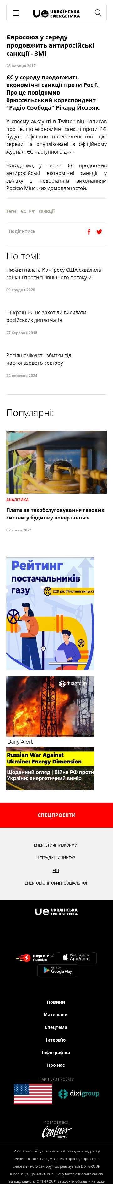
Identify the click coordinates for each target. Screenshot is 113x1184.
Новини (56, 1002)
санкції (47, 211)
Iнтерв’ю (56, 1040)
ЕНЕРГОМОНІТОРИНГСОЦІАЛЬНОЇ (56, 883)
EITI (56, 870)
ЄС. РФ (28, 211)
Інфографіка (56, 1052)
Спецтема (56, 1027)
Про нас (56, 1065)
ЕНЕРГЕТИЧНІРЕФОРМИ (56, 845)
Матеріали (56, 1015)
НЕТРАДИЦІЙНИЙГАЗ (55, 858)
